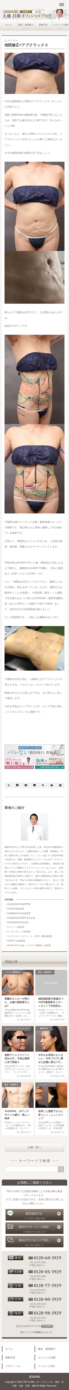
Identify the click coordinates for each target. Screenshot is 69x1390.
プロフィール (12, 1366)
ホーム (8, 25)
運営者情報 (34, 1376)
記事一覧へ (34, 1147)
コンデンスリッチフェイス (16, 1028)
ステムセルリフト (46, 1084)
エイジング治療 (60, 25)
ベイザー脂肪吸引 (12, 972)
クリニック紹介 (46, 1366)
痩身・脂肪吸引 (25, 25)
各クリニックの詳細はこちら (34, 1332)
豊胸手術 (43, 25)
